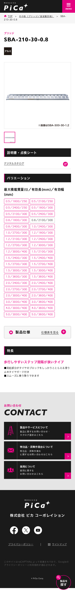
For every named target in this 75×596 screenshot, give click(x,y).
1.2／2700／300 (16, 245)
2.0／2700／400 (42, 289)
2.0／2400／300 (16, 283)
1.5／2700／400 (42, 264)
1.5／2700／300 (16, 264)
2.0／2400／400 (42, 283)
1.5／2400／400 (42, 258)
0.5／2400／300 (42, 214)
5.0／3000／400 (16, 314)
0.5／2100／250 (42, 201)
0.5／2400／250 (16, 207)
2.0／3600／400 (42, 295)
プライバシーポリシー (20, 544)
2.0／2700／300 (16, 289)
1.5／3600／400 (42, 276)
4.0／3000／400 (16, 308)
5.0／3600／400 (42, 314)
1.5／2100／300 (42, 251)
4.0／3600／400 (42, 308)
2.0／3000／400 (16, 295)
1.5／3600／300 (16, 276)
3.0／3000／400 (16, 302)
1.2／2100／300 (16, 239)
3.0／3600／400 (42, 302)
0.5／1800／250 (16, 201)
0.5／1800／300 (42, 207)
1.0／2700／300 (16, 232)
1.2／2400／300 (42, 239)
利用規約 (34, 565)
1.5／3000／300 (16, 270)
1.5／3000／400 (42, 270)
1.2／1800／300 (42, 232)
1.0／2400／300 (42, 226)
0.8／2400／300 (16, 226)
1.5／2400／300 (16, 258)
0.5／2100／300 (16, 214)
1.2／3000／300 (42, 245)
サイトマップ (59, 544)
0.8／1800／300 (16, 220)
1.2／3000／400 (16, 251)
